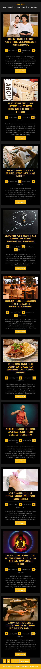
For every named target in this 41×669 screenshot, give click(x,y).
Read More (20, 71)
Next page (25, 661)
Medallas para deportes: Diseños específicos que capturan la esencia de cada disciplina (20, 432)
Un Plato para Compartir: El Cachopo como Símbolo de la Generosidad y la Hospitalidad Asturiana (20, 368)
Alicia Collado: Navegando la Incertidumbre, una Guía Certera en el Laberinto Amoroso (20, 625)
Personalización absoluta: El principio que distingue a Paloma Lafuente (20, 173)
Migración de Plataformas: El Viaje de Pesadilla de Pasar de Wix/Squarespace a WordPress (20, 238)
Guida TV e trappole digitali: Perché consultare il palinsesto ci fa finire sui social (20, 42)
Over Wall (20, 4)
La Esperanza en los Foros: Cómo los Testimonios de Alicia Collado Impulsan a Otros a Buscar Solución (20, 560)
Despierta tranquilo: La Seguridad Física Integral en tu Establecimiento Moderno (20, 304)
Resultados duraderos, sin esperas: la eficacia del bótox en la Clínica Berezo (20, 496)
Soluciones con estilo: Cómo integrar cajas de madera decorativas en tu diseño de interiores (20, 107)
